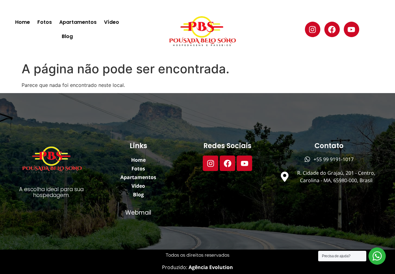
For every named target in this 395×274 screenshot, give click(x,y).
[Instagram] (312, 29)
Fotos (44, 22)
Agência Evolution (210, 267)
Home (22, 22)
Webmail (138, 212)
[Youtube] (351, 29)
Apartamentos (78, 22)
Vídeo (111, 22)
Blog (67, 36)
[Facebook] (332, 29)
